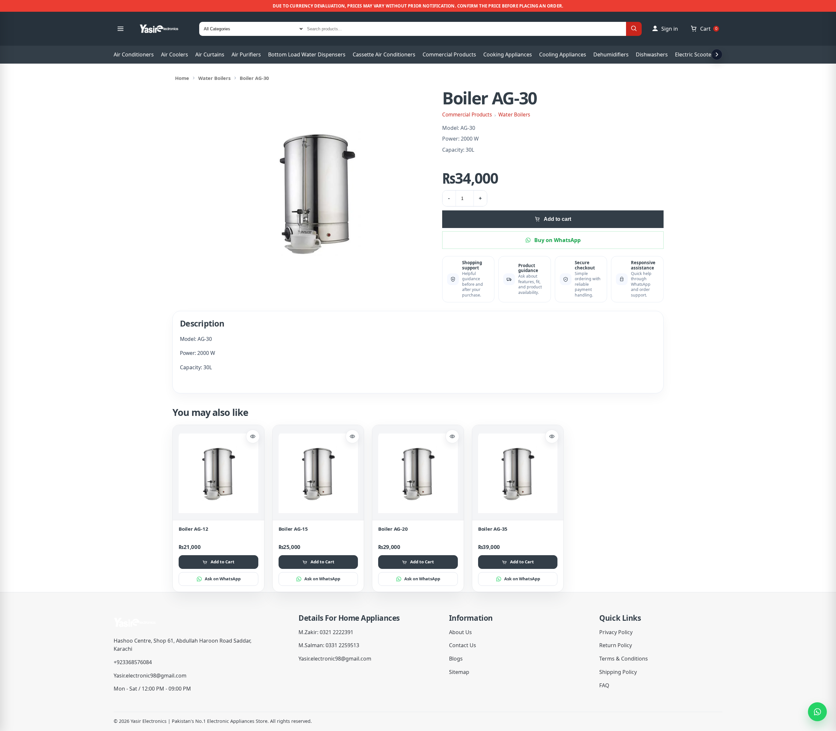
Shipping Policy (618, 672)
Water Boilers (214, 78)
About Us (460, 632)
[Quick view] (253, 436)
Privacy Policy (616, 632)
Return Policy (615, 645)
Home (182, 78)
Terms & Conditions (623, 658)
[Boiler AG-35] (518, 473)
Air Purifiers (246, 54)
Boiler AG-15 (293, 528)
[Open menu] (120, 29)
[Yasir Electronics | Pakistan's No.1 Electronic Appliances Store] (163, 29)
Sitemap (459, 672)
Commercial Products (449, 54)
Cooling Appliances (562, 54)
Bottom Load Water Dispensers (307, 54)
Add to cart (557, 219)
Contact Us (462, 645)
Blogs (456, 658)
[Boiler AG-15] (318, 473)
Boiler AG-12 (193, 528)
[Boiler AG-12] (218, 473)
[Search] (634, 29)
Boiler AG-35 (492, 528)
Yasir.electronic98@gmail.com (150, 675)
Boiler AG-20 (393, 528)
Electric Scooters (695, 54)
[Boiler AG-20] (418, 473)
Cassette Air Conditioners (384, 54)
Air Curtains (209, 54)
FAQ (604, 685)
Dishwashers (652, 54)
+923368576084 (133, 662)
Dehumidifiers (611, 54)
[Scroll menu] (716, 54)
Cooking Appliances (507, 54)
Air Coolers (174, 54)
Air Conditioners (134, 54)
